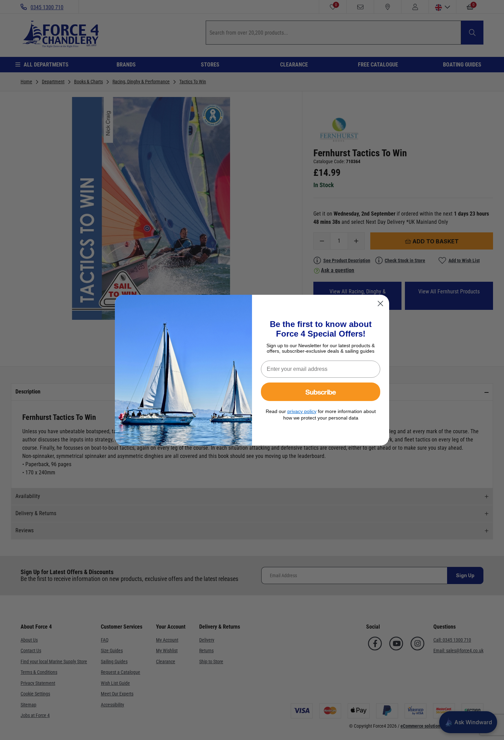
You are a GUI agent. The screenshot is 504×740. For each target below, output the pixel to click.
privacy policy (301, 411)
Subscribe (320, 391)
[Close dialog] (380, 304)
